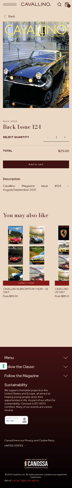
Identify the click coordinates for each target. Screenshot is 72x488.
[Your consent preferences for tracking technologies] (3, 366)
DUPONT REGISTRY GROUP (25, 480)
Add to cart (36, 164)
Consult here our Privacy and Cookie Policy (29, 440)
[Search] (59, 4)
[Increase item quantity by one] (65, 137)
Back (11, 16)
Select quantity (16, 137)
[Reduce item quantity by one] (46, 137)
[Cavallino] (36, 4)
